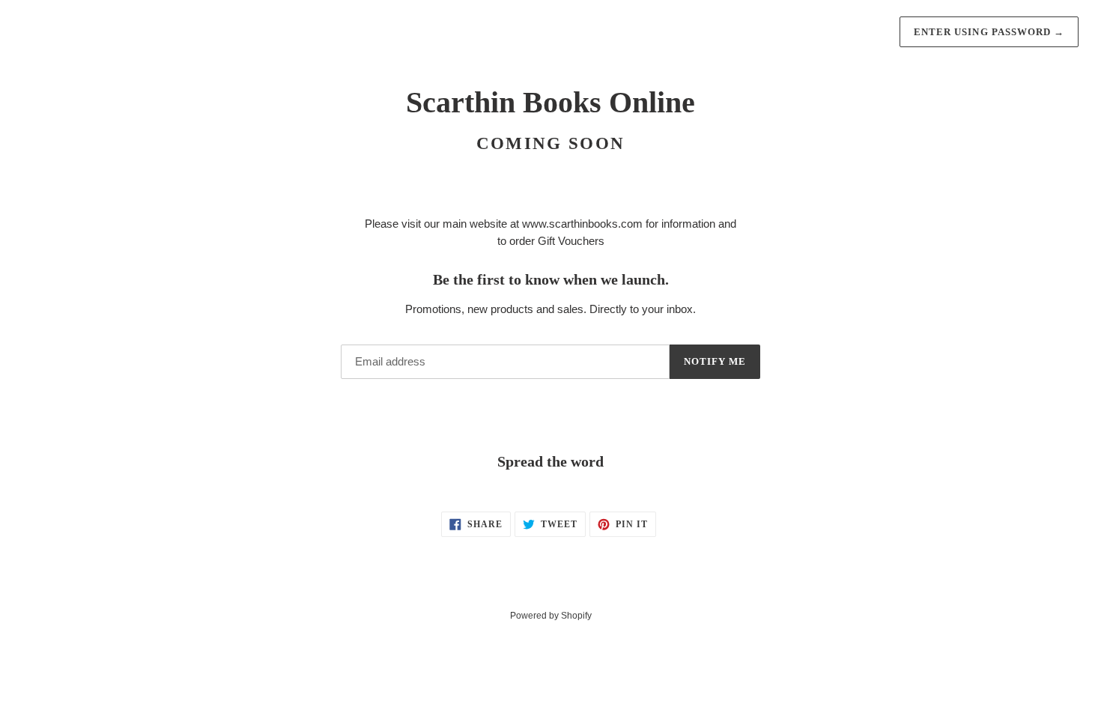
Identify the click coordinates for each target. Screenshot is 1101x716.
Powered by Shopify (551, 615)
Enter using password (989, 31)
